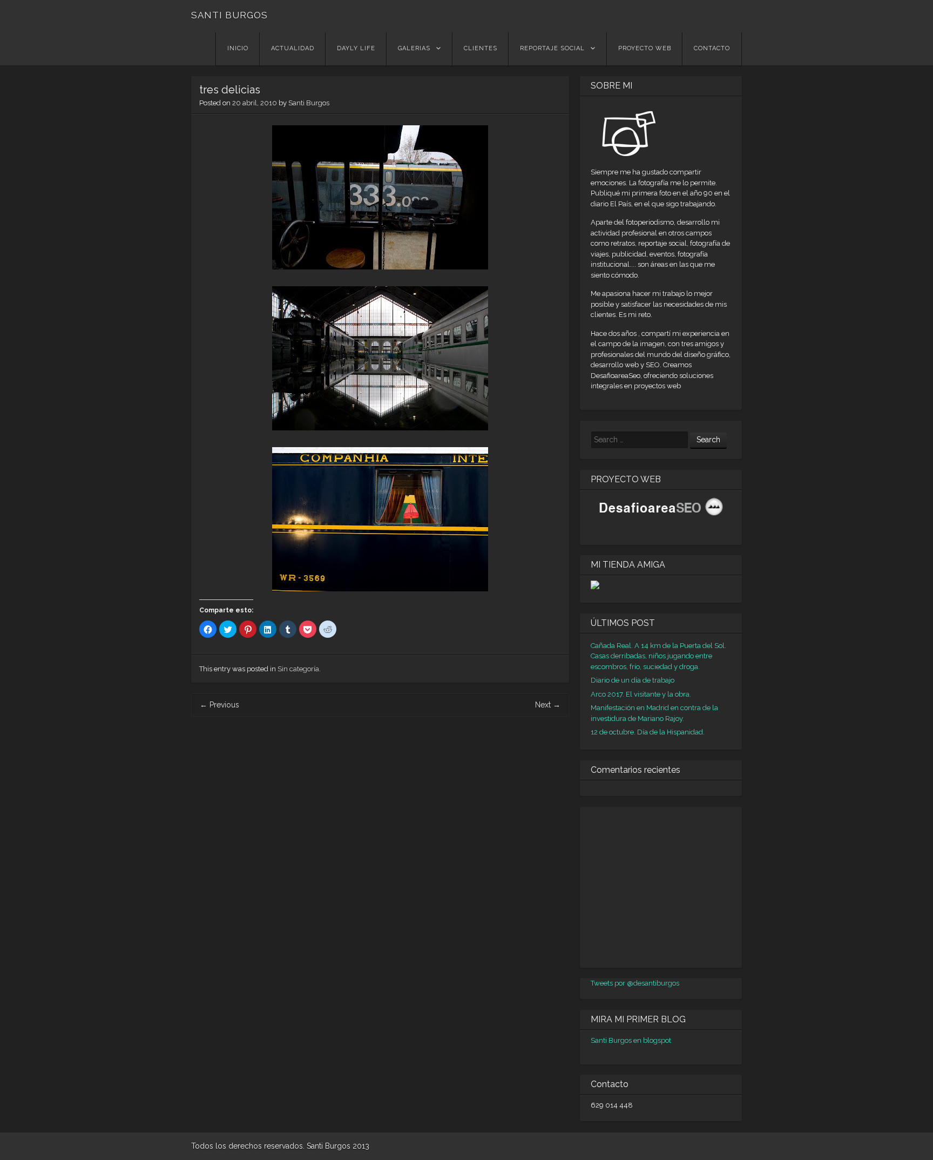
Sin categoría (298, 669)
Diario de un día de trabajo (632, 680)
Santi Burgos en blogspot (631, 1040)
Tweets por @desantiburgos (635, 983)
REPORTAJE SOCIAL (552, 48)
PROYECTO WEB (644, 48)
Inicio (237, 48)
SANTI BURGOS (229, 15)
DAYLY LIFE (356, 48)
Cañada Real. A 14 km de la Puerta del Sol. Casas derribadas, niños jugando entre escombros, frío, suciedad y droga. (658, 656)
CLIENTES (480, 48)
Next (547, 704)
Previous (219, 704)
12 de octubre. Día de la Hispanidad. (648, 732)
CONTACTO (712, 48)
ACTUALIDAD (292, 48)
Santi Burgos (308, 103)
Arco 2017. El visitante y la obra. (641, 694)
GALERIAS (414, 48)
